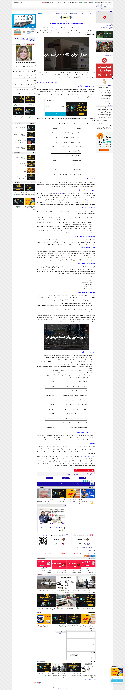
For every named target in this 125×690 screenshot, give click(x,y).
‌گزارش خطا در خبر (49, 13)
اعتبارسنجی (64, 633)
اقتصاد (76, 2)
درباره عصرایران (76, 683)
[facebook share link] (39, 13)
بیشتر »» (99, 11)
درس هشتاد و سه (108, 53)
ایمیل (94, 637)
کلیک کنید (117, 681)
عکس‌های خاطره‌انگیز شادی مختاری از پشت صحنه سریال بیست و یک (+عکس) (105, 88)
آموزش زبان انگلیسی (81, 544)
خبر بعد (82, 478)
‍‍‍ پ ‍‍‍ (75, 13)
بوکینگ (60, 633)
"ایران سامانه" (60, 688)
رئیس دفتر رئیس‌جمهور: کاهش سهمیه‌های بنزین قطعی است (106, 28)
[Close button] (122, 667)
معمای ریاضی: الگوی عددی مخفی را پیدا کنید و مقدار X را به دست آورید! (105, 115)
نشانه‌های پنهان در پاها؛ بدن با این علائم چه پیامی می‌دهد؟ (105, 24)
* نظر (94, 642)
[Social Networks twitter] (85, 481)
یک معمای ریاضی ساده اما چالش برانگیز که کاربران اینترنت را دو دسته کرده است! (104, 111)
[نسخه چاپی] (70, 13)
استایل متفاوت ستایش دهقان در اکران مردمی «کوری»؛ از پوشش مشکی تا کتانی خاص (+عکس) (105, 92)
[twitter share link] (37, 13)
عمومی (90, 13)
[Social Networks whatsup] (87, 481)
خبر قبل (50, 478)
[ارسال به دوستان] (71, 13)
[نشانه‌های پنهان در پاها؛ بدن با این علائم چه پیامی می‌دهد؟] (104, 17)
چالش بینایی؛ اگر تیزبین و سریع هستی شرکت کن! (105, 118)
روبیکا (45, 82)
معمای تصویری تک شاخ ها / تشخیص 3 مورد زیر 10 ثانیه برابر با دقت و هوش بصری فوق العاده (104, 128)
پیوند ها (86, 2)
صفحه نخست (93, 13)
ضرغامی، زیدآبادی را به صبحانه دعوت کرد (25, 89)
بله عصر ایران (40, 82)
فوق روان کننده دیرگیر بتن (54, 30)
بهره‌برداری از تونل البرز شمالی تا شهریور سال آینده (23, 71)
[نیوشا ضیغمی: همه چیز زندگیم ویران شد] (24, 53)
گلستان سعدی (58, 539)
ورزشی (70, 2)
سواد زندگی (82, 2)
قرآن (55, 2)
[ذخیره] (72, 13)
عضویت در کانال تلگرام (52, 82)
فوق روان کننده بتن (59, 193)
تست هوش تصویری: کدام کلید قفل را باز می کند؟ (104, 124)
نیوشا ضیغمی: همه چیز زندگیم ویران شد (25, 62)
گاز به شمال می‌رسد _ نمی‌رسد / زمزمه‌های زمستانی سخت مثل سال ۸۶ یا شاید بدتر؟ (52, 524)
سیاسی (79, 2)
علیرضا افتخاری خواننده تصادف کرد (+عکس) (105, 102)
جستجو (100, 2)
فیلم (50, 2)
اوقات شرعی (90, 2)
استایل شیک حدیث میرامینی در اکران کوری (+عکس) (104, 96)
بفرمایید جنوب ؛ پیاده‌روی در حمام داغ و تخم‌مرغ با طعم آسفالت (52, 527)
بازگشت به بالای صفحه (89, 679)
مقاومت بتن (86, 550)
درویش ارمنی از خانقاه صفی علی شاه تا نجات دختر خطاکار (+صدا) (21, 38)
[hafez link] (66, 17)
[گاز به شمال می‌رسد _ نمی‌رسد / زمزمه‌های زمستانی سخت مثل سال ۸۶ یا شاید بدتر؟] (51, 515)
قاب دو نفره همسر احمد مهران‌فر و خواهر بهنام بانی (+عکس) (104, 99)
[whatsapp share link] (42, 13)
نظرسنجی (97, 2)
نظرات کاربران (66, 478)
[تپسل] (45, 100)
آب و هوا (93, 2)
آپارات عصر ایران (58, 544)
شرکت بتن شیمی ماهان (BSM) (88, 456)
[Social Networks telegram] (83, 481)
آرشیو (103, 2)
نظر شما (93, 631)
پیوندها (62, 683)
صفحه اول (110, 2)
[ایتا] (85, 556)
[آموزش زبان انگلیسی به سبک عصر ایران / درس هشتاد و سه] (104, 46)
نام (94, 633)
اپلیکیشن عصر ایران (43, 535)
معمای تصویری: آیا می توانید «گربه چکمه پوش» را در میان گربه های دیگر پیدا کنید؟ (104, 108)
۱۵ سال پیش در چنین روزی (58, 535)
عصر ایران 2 (47, 2)
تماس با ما (106, 2)
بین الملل (67, 2)
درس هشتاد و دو (108, 55)
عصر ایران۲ (82, 683)
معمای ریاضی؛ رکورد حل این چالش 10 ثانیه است (104, 121)
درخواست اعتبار (55, 114)
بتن (89, 550)
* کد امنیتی (93, 652)
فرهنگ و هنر (63, 2)
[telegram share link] (41, 13)
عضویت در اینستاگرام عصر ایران (81, 535)
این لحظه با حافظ (81, 539)
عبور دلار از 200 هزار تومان (29, 80)
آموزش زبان (43, 2)
